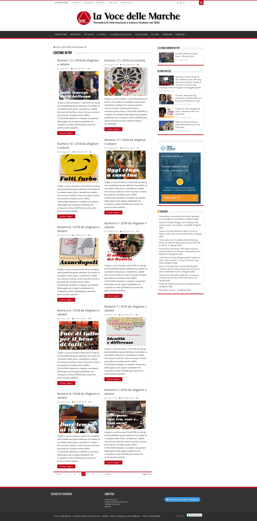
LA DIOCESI (88, 3)
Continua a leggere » (66, 133)
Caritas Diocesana (112, 504)
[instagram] (183, 3)
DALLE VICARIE (141, 34)
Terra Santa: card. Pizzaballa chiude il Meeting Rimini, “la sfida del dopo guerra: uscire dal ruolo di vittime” (180, 242)
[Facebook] (178, 3)
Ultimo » (108, 474)
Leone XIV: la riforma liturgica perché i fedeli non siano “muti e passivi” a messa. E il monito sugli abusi (179, 260)
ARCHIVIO (100, 3)
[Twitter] (180, 3)
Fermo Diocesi (111, 500)
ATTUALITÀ (89, 34)
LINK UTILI (113, 3)
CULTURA (155, 34)
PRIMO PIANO (61, 34)
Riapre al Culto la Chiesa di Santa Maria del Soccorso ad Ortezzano (187, 124)
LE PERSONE (167, 34)
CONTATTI (76, 3)
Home (58, 47)
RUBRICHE (179, 34)
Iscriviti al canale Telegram (184, 499)
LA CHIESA (101, 34)
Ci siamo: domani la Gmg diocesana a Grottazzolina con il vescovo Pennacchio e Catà (188, 98)
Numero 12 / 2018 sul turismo (124, 60)
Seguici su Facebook (61, 494)
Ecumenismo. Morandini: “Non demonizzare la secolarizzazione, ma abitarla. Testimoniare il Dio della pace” (179, 251)
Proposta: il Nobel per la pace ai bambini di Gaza (179, 284)
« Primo (58, 474)
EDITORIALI (75, 34)
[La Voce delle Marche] (128, 18)
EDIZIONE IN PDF (79, 69)
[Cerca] (201, 2)
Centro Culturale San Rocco (116, 502)
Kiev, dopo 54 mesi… (168, 290)
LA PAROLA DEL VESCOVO (121, 34)
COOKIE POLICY (126, 3)
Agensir (164, 211)
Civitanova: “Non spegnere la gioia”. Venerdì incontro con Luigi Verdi (187, 111)
